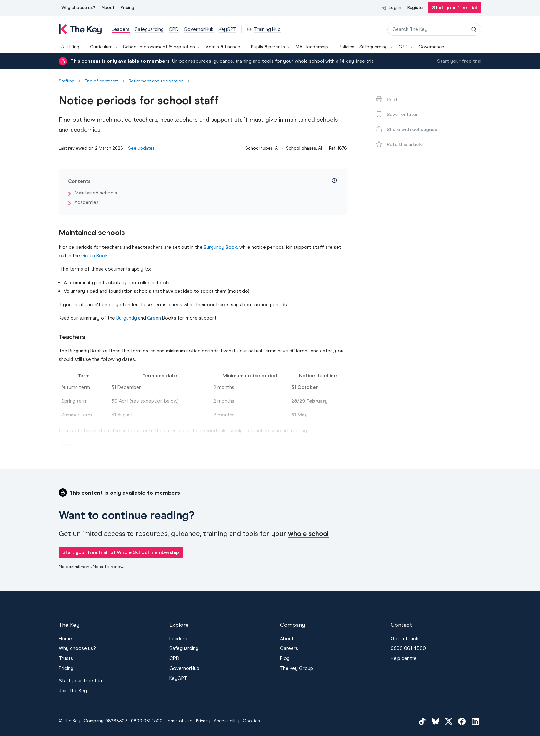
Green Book (94, 255)
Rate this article (405, 144)
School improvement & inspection (159, 47)
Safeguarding (373, 47)
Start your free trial (454, 8)
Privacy (203, 721)
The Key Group (296, 668)
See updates (141, 148)
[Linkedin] (475, 721)
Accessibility (226, 721)
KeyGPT (178, 678)
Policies (346, 47)
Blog (285, 658)
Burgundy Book (220, 247)
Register (416, 7)
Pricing (127, 7)
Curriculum (101, 47)
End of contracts (102, 81)
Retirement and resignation (156, 81)
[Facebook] (462, 721)
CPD (403, 47)
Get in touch (404, 638)
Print (392, 99)
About (108, 7)
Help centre (404, 658)
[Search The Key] (473, 29)
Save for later (402, 114)
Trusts (66, 658)
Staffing (70, 47)
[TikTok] (422, 721)
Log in (395, 7)
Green (154, 318)
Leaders (178, 638)
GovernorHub (184, 668)
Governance (431, 47)
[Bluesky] (435, 721)
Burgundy (126, 318)
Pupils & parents (268, 47)
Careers (289, 648)
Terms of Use (179, 721)
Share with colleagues (412, 129)
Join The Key (73, 691)
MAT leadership (312, 47)
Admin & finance (223, 47)
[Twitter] (448, 721)
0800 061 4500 (408, 648)
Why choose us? (78, 7)
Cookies (251, 721)
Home (65, 638)
